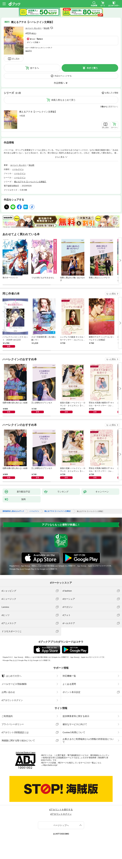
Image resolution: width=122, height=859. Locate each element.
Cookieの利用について (74, 732)
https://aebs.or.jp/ (50, 765)
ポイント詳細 (32, 42)
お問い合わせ (8, 692)
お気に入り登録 (111, 93)
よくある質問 (69, 684)
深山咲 (46, 28)
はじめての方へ (13, 676)
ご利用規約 (7, 716)
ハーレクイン (18, 169)
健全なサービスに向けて (75, 724)
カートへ (34, 68)
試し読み (16, 59)
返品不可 (28, 51)
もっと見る (111, 294)
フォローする (51, 28)
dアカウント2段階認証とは (15, 732)
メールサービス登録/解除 (14, 684)
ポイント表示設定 (71, 692)
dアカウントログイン (12, 700)
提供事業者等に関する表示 (76, 716)
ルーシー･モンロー (33, 28)
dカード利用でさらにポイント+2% (37, 48)
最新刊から (113, 107)
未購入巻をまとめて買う (63, 100)
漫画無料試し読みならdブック (13, 511)
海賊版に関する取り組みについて (18, 740)
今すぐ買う (92, 68)
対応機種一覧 (69, 676)
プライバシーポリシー (13, 724)
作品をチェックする (63, 76)
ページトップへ (61, 825)
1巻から (103, 107)
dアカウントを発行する (61, 809)
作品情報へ (59, 83)
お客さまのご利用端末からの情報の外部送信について (88, 740)
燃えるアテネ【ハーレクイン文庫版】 (38, 111)
